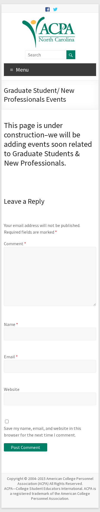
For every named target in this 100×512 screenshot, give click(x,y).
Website (11, 389)
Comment (15, 243)
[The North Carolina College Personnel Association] (50, 19)
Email (11, 356)
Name (11, 324)
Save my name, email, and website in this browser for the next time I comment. (42, 431)
